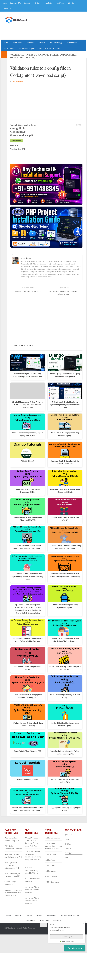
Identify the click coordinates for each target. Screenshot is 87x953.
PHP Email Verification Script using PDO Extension (33, 870)
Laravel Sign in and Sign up (27, 779)
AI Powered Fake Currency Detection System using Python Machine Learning (65, 575)
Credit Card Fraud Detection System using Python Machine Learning (65, 639)
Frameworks (17, 42)
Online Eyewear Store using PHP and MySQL (65, 518)
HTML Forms (50, 859)
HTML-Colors (50, 854)
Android (48, 3)
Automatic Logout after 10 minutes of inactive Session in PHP (13, 892)
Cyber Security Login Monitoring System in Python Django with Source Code (65, 404)
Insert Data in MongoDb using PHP (27, 751)
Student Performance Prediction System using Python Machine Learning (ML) (27, 808)
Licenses (28, 915)
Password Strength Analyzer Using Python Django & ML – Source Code (27, 375)
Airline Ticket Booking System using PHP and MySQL (65, 724)
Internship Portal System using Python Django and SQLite (65, 490)
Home (5, 3)
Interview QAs (15, 3)
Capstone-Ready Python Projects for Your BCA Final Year (65, 462)
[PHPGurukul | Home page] (18, 20)
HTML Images (50, 870)
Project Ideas (9, 48)
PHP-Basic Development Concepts (13, 847)
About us (18, 915)
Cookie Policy (51, 915)
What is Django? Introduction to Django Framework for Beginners (65, 375)
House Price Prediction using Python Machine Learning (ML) (28, 696)
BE (68, 839)
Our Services (30, 920)
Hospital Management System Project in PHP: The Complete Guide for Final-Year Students (27, 404)
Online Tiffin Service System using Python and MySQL (65, 606)
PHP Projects (71, 42)
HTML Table (50, 865)
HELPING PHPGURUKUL (70, 915)
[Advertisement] (41, 30)
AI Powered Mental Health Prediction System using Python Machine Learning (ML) (27, 576)
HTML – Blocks (51, 876)
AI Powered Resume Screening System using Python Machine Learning (27, 639)
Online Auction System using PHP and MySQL (65, 696)
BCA (69, 843)
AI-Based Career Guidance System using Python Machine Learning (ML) (65, 546)
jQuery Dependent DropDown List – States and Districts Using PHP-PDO (32, 841)
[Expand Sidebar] (4, 54)
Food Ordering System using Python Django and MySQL (28, 518)
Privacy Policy (44, 920)
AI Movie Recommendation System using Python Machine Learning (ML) (27, 546)
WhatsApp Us (68, 937)
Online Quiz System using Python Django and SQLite (28, 490)
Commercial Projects (52, 48)
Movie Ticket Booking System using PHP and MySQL (65, 667)
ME (68, 857)
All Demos (60, 3)
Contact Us (7, 8)
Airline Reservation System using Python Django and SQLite (27, 434)
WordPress (30, 42)
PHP (6, 42)
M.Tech (69, 853)
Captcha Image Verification (10, 883)
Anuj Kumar (18, 81)
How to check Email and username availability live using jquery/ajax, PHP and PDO (33, 856)
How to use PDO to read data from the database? (32, 900)
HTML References (52, 882)
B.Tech (69, 834)
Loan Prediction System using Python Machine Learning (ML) (65, 752)
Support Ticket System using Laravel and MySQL (65, 780)
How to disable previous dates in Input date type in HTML (53, 846)
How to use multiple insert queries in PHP (13, 874)
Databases (41, 42)
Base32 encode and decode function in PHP (13, 855)
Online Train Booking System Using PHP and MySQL (65, 434)
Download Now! (17, 140)
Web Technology (55, 42)
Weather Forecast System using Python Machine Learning (28, 724)
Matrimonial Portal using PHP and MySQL (27, 667)
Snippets (27, 3)
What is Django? (27, 460)
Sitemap (39, 915)
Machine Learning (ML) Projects (30, 48)
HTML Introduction (52, 837)
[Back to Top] (43, 924)
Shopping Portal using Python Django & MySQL (65, 808)
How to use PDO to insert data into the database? (32, 889)
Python (37, 3)
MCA (69, 848)
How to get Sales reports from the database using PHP (12, 865)
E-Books (70, 3)
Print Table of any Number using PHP (12, 839)
